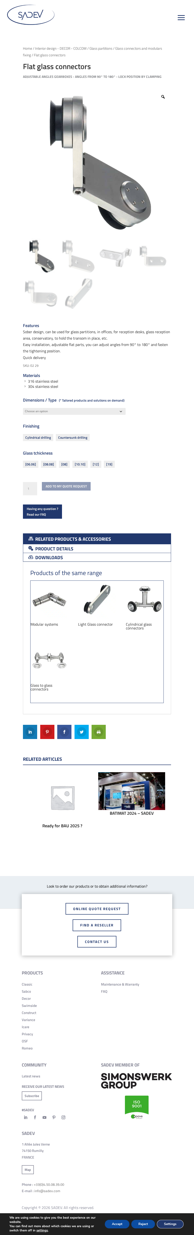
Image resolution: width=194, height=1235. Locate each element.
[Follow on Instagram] (63, 1117)
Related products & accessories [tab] (72, 539)
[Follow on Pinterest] (54, 1117)
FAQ (104, 991)
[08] (64, 464)
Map (28, 1169)
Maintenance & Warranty (120, 984)
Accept (117, 1224)
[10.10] (80, 464)
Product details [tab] (53, 548)
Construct (29, 1012)
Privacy (27, 1034)
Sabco (26, 991)
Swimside (29, 1005)
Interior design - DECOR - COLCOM (61, 48)
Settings (170, 1224)
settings (42, 1230)
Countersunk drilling (72, 437)
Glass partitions (100, 48)
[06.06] (30, 464)
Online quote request (97, 909)
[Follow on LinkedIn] (25, 1117)
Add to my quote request (66, 486)
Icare (25, 1027)
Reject (143, 1224)
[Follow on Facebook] (35, 1117)
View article (62, 808)
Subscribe (32, 1095)
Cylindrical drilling (38, 437)
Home (27, 48)
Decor (26, 998)
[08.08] (48, 464)
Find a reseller (97, 925)
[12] (96, 464)
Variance (28, 1020)
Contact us (97, 941)
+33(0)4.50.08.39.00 (49, 1184)
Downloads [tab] (48, 557)
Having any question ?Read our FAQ (42, 511)
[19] (109, 464)
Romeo (27, 1048)
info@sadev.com (47, 1191)
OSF (25, 1041)
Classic (27, 984)
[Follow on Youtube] (44, 1117)
